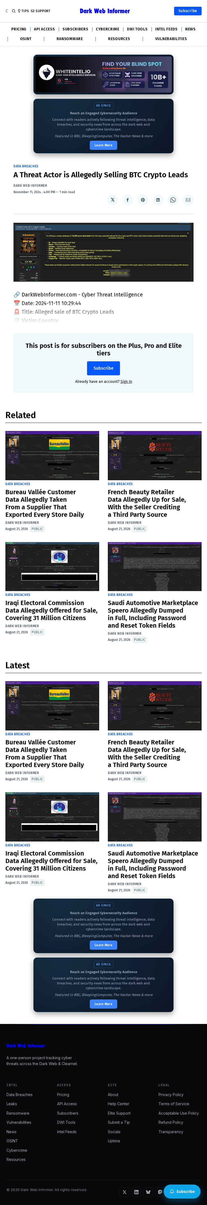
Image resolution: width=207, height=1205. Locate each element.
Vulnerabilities (171, 39)
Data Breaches (26, 166)
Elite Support (119, 1113)
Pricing (18, 29)
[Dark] (7, 11)
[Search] (14, 11)
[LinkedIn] (136, 1192)
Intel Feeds (166, 29)
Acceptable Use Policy (178, 1113)
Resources (119, 39)
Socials (114, 1131)
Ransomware (70, 39)
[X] (124, 1192)
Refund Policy (170, 1122)
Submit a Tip (119, 1122)
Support (43, 11)
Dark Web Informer (30, 186)
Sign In (126, 381)
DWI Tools (137, 29)
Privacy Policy (171, 1094)
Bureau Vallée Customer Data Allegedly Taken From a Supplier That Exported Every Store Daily (44, 503)
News (190, 29)
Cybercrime (107, 29)
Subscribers (75, 29)
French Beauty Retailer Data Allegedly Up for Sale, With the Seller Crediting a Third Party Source (147, 503)
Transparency (170, 1131)
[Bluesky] (148, 1192)
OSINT (26, 39)
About (113, 1094)
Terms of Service (173, 1103)
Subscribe (187, 11)
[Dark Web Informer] (103, 1045)
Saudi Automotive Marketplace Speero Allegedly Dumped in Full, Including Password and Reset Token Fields (153, 614)
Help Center (118, 1103)
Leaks (11, 1103)
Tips (25, 11)
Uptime (114, 1141)
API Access (44, 29)
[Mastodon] (160, 1192)
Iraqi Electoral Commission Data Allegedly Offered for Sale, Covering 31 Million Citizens (51, 610)
